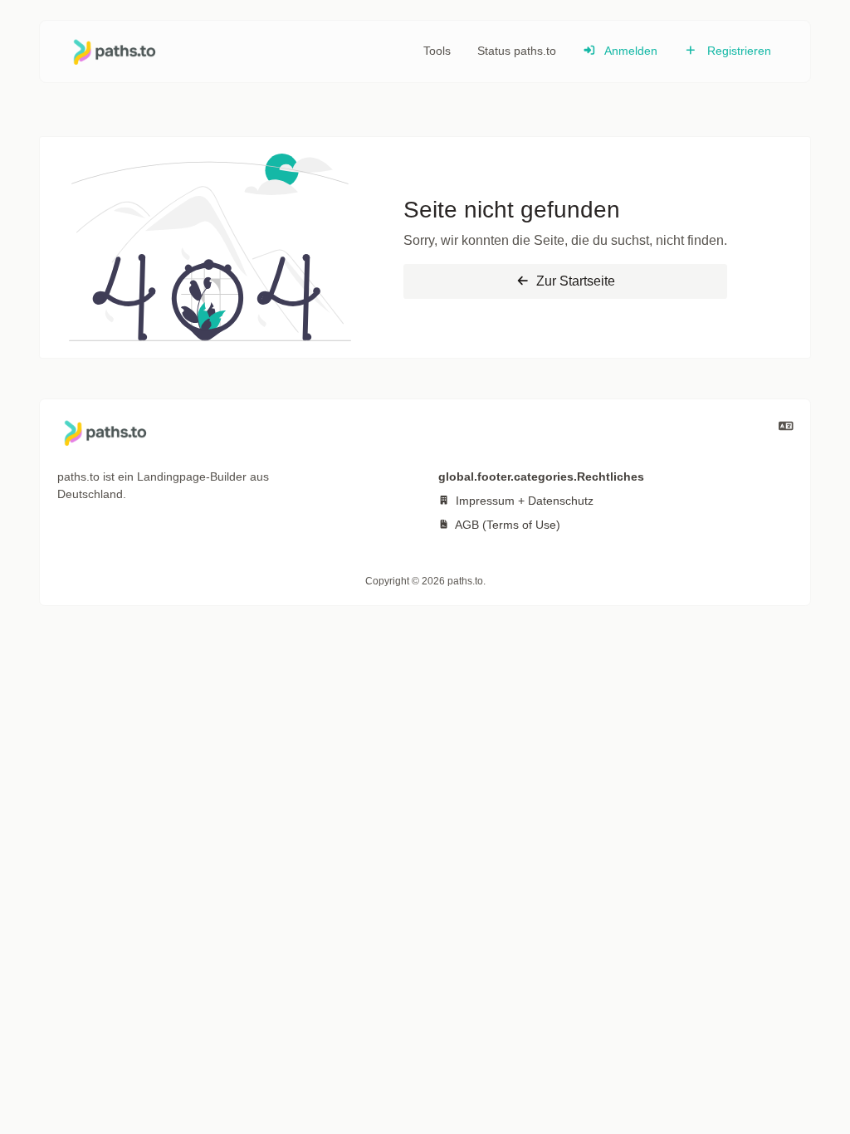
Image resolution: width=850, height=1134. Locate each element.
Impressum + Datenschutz (523, 500)
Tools (437, 50)
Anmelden (629, 50)
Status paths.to (516, 50)
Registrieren (737, 50)
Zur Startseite (574, 281)
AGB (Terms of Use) (506, 524)
